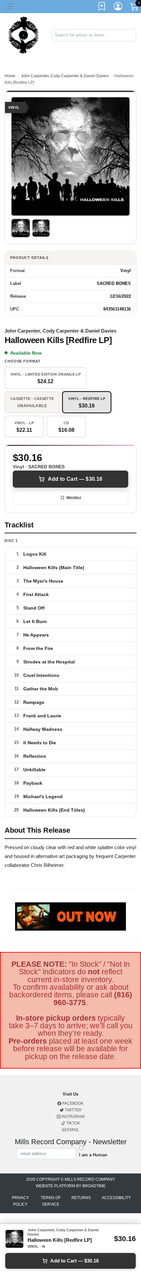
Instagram (73, 1116)
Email (72, 1129)
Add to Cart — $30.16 (75, 479)
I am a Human (93, 1154)
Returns (81, 1197)
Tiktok (72, 1123)
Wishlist (73, 498)
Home (10, 76)
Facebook (72, 1103)
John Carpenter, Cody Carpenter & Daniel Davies (65, 76)
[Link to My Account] (118, 7)
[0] (135, 8)
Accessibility (116, 1197)
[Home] (23, 34)
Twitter (73, 1110)
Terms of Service (51, 1201)
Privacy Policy (20, 1201)
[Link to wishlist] (102, 7)
